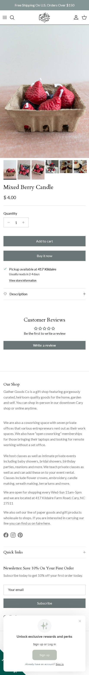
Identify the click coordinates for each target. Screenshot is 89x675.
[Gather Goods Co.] (44, 17)
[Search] (14, 17)
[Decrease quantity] (7, 222)
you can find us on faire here (29, 523)
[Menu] (5, 17)
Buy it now (44, 256)
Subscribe (44, 603)
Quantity (10, 213)
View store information (23, 280)
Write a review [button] (44, 345)
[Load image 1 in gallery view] (44, 91)
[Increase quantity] (24, 222)
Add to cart (44, 241)
